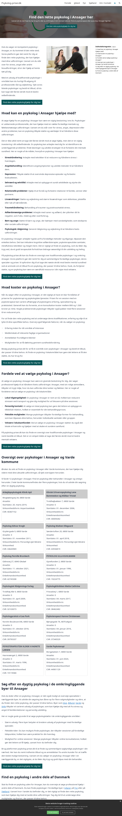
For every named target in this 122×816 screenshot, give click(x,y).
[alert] (61, 808)
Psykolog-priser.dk (11, 3)
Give (65, 703)
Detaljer (81, 808)
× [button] (120, 801)
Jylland (77, 3)
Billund (71, 703)
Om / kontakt (105, 3)
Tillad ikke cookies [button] (67, 812)
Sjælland (92, 3)
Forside (68, 3)
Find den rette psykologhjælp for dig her (61, 26)
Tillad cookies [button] (53, 812)
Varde (78, 703)
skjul (113, 47)
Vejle (4, 706)
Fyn (84, 3)
